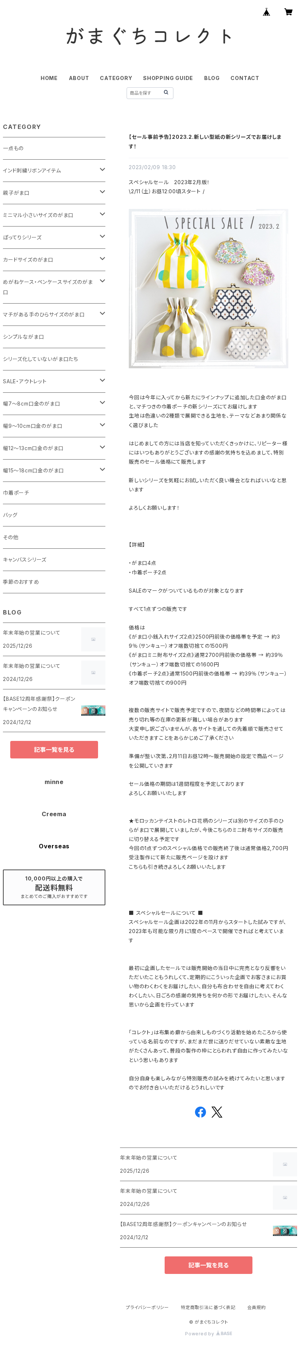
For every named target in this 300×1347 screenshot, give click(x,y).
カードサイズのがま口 (28, 259)
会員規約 (256, 1307)
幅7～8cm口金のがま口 (31, 403)
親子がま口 (16, 193)
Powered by (200, 1333)
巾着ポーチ (16, 493)
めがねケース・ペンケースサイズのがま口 (48, 287)
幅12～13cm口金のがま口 (33, 448)
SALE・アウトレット (25, 381)
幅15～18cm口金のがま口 (33, 470)
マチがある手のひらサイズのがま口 (44, 314)
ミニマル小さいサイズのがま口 (38, 215)
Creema (54, 814)
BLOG (212, 78)
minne (54, 781)
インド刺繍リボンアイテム (32, 170)
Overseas (54, 846)
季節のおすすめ (21, 582)
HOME (49, 78)
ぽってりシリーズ (22, 237)
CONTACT (244, 78)
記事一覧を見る (208, 1265)
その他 (10, 537)
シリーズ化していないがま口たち (40, 359)
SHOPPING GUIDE (168, 78)
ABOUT (79, 78)
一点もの (13, 148)
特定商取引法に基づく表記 (208, 1307)
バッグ (10, 515)
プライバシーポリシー (147, 1307)
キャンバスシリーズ (24, 559)
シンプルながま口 (23, 337)
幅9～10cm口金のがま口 (32, 426)
